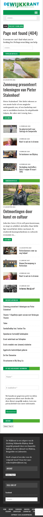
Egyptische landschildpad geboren (15, 350)
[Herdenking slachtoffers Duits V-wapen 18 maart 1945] (10, 169)
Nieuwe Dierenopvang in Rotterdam (27, 264)
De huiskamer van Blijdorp (28, 154)
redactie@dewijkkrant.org (16, 462)
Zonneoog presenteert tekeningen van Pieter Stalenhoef (19, 89)
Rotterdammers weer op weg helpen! (28, 251)
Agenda (34, 509)
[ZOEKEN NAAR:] (21, 17)
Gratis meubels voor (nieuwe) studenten (17, 344)
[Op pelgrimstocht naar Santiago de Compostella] (10, 131)
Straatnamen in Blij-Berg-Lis (13, 360)
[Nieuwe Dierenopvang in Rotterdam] (10, 265)
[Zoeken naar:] (18, 47)
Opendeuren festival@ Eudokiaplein (15, 333)
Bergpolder (17, 511)
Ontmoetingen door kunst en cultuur (17, 214)
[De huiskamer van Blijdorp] (10, 156)
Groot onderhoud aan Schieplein (14, 339)
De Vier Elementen (10, 355)
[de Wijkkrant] (21, 5)
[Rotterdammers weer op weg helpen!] (10, 253)
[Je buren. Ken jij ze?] (10, 291)
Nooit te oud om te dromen (28, 141)
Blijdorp (8, 511)
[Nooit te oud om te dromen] (10, 144)
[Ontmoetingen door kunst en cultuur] (21, 203)
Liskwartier (27, 511)
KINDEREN (26, 509)
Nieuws (11, 509)
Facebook (9, 492)
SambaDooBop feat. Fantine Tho (14, 328)
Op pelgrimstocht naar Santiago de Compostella (28, 130)
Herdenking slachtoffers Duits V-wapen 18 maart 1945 (27, 169)
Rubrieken (18, 509)
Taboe (5, 323)
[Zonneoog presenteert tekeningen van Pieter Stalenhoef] (21, 76)
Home (4, 509)
